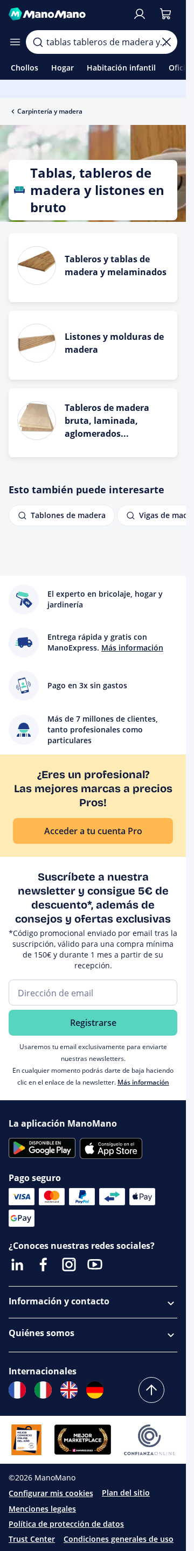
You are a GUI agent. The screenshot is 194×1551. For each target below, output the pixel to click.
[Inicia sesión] (139, 14)
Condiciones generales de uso (119, 1539)
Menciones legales (42, 1509)
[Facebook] (43, 1264)
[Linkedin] (17, 1264)
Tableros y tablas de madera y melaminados (116, 265)
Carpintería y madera (49, 111)
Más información (143, 1082)
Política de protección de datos (66, 1524)
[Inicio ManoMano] (66, 14)
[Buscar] (37, 42)
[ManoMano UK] (69, 1390)
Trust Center (32, 1539)
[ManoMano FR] (17, 1390)
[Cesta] (165, 14)
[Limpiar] (166, 42)
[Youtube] (94, 1264)
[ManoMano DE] (94, 1390)
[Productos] (15, 42)
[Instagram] (69, 1264)
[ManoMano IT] (43, 1390)
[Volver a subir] (151, 1390)
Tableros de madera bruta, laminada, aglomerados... (107, 420)
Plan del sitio (126, 1492)
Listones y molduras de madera (114, 343)
